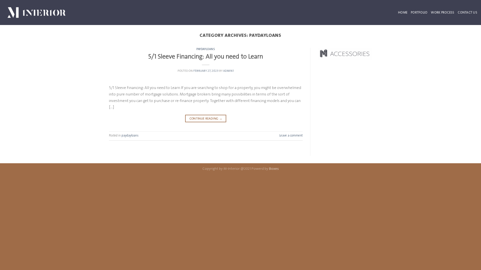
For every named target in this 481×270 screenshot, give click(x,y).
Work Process (442, 12)
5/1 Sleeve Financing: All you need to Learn (205, 56)
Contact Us (467, 12)
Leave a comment (291, 135)
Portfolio (419, 12)
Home (402, 12)
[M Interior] (36, 12)
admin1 (228, 71)
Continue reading (205, 118)
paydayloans (205, 49)
